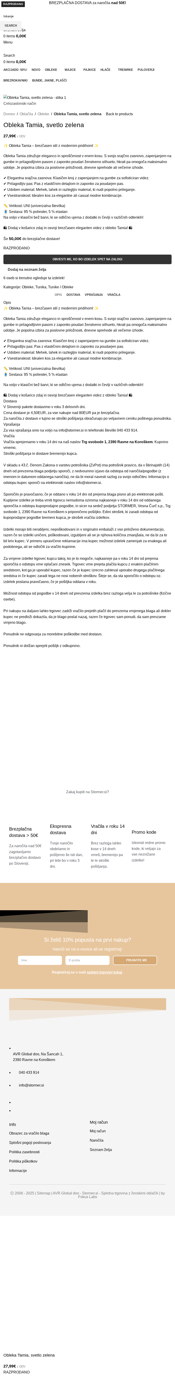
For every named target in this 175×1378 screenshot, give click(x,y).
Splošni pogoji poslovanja (30, 1143)
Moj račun (98, 1131)
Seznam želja (101, 1150)
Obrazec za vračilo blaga (29, 1133)
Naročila (96, 1140)
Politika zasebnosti (24, 1152)
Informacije (18, 1171)
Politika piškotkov (23, 1161)
